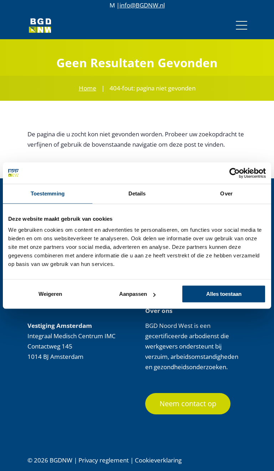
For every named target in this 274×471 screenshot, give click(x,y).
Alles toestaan (224, 294)
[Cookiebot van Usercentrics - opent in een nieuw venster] (234, 173)
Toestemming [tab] (48, 193)
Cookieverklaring (158, 460)
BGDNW (61, 460)
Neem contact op (187, 403)
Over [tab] (226, 193)
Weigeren (50, 294)
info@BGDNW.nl (142, 5)
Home (87, 88)
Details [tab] (137, 193)
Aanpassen (133, 294)
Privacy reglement (103, 460)
